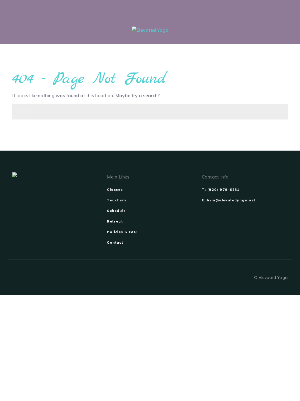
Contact (115, 242)
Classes (115, 190)
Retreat (115, 221)
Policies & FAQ (122, 232)
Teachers (116, 200)
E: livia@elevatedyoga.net (228, 200)
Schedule (116, 211)
